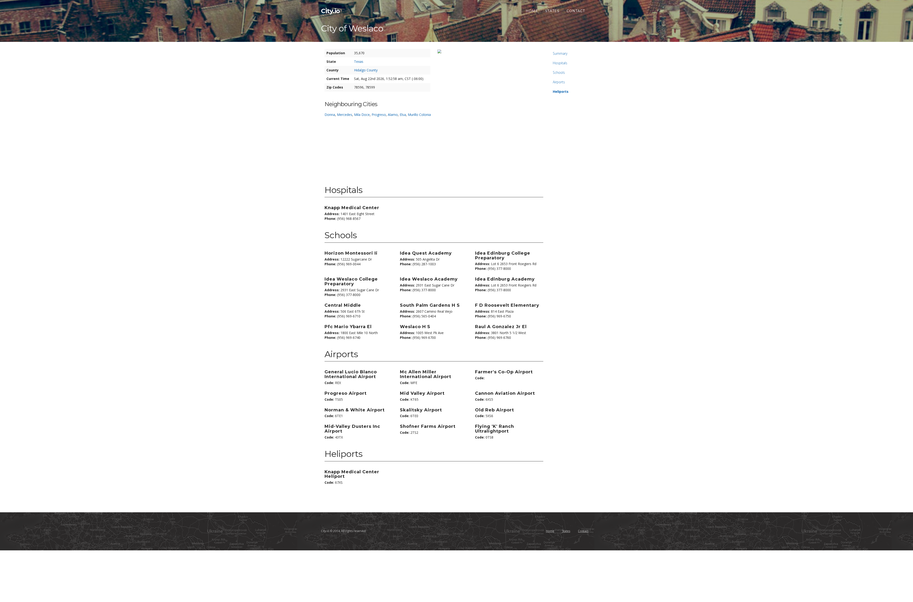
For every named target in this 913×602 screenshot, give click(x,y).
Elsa (403, 114)
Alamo (393, 114)
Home (532, 11)
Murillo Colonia (419, 114)
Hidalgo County (366, 70)
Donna (330, 114)
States (552, 11)
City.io (330, 11)
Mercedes (344, 114)
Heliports (560, 91)
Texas (358, 61)
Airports (559, 82)
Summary (560, 53)
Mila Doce (362, 114)
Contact (576, 11)
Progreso (379, 114)
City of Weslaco (352, 28)
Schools (559, 72)
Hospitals (560, 63)
